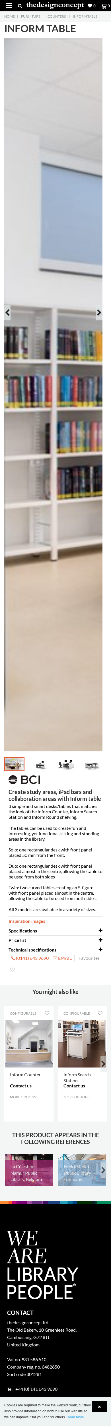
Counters (57, 16)
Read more (75, 1417)
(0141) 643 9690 (32, 958)
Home (9, 16)
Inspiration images (27, 921)
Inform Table (85, 16)
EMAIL (64, 958)
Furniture (30, 16)
